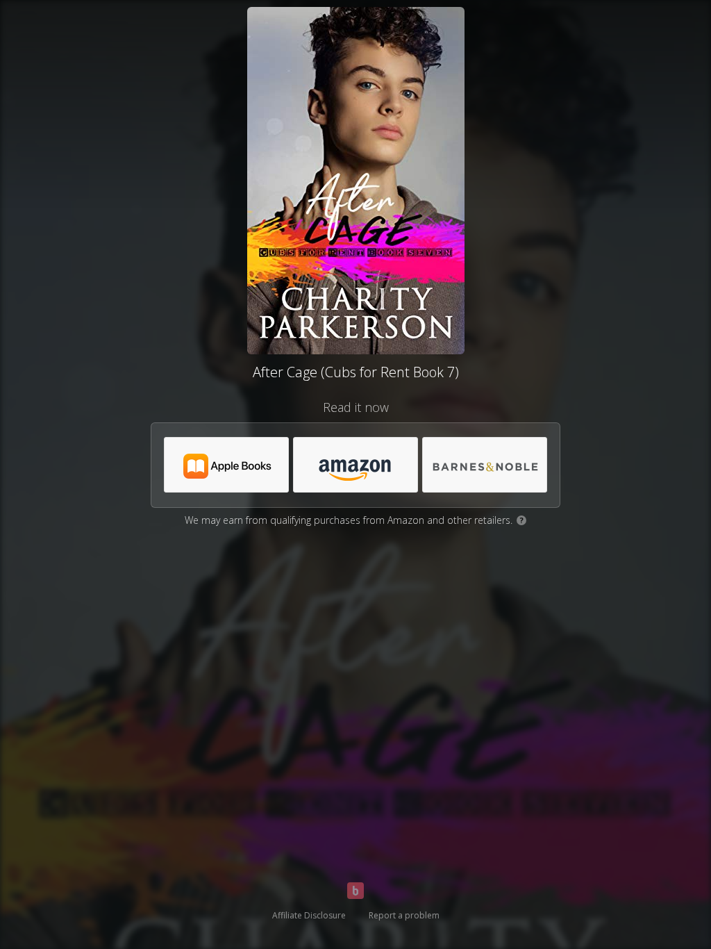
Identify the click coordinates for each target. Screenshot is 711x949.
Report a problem (404, 915)
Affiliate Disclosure (309, 915)
